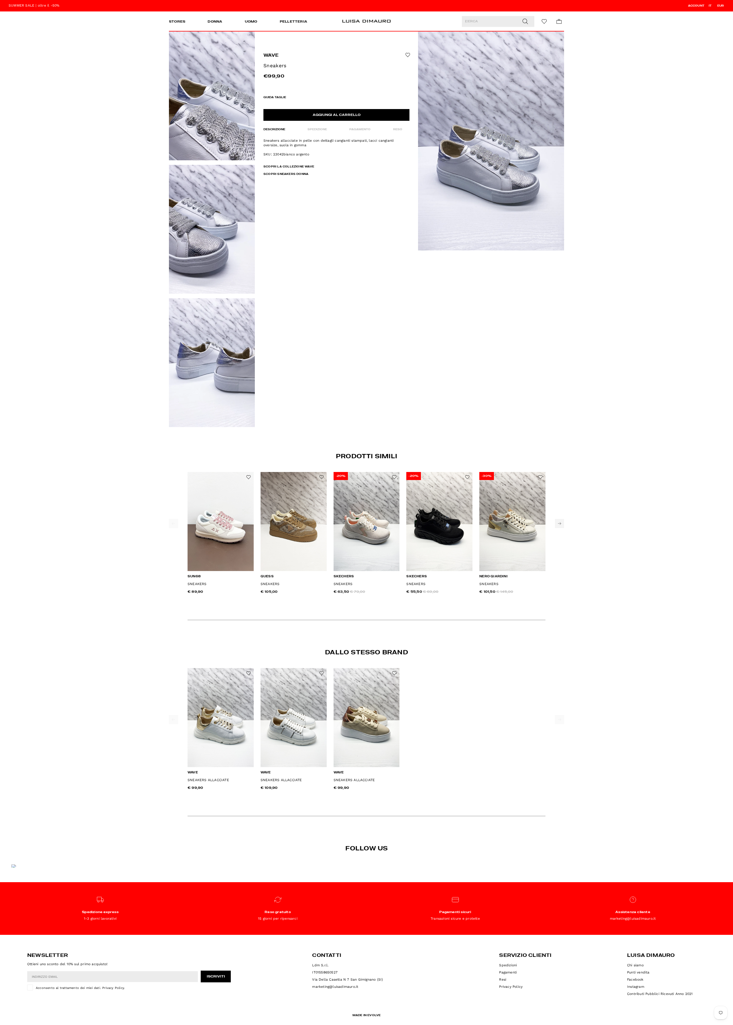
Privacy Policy (113, 988)
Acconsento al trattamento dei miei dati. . (80, 988)
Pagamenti (508, 972)
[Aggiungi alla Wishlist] (407, 55)
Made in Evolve (366, 1015)
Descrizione (274, 129)
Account (696, 5)
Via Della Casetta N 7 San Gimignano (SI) (347, 979)
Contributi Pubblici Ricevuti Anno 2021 (660, 994)
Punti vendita (638, 972)
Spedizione (317, 129)
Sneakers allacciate (208, 780)
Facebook (635, 979)
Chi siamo (635, 965)
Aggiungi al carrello (336, 115)
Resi (502, 979)
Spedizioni (508, 965)
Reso (397, 129)
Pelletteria (293, 21)
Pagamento (360, 129)
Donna (215, 21)
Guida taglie (274, 97)
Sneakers (197, 584)
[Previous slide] (173, 523)
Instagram (635, 987)
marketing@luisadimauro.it (335, 987)
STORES (177, 21)
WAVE (271, 55)
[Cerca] (525, 21)
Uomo (251, 21)
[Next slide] (559, 523)
